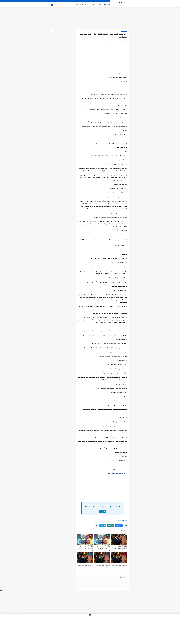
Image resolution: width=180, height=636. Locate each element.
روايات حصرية (94, 4)
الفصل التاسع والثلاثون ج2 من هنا (118, 469)
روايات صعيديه (77, 4)
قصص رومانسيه (86, 4)
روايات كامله (107, 4)
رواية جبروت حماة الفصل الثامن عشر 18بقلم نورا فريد (102, 566)
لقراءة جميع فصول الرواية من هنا (116, 473)
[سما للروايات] (120, 3)
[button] (119, 525)
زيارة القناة (102, 511)
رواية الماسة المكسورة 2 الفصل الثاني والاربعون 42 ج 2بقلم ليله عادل (85, 548)
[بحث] (52, 5)
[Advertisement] (90, 18)
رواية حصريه (124, 31)
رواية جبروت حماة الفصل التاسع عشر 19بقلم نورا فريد (119, 566)
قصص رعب (100, 4)
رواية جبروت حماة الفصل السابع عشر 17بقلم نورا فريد (85, 566)
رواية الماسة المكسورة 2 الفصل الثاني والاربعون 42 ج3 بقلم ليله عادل (102, 548)
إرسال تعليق (122, 577)
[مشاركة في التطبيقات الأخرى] (96, 525)
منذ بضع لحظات (123, 545)
